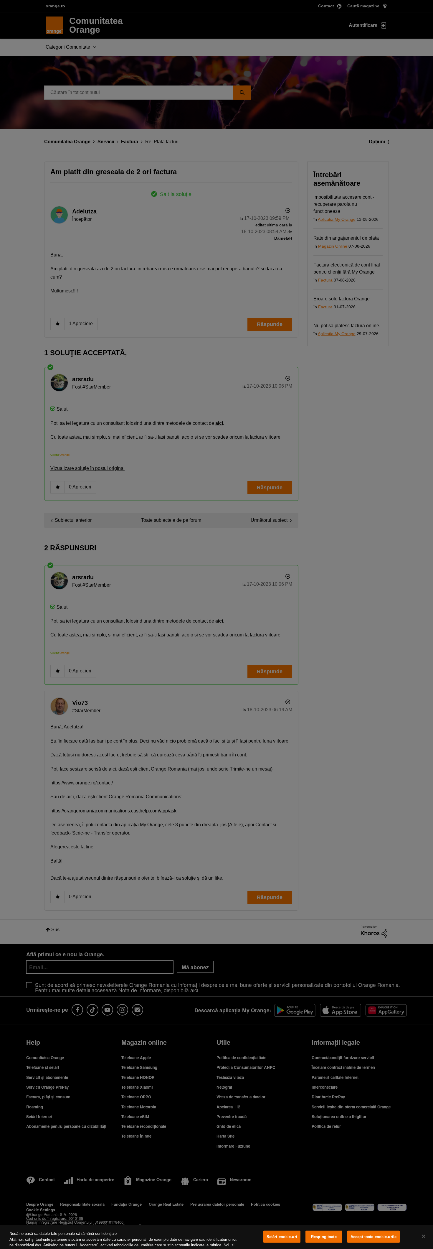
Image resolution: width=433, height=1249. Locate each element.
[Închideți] (423, 1236)
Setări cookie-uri (282, 1237)
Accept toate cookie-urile (373, 1237)
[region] (216, 1237)
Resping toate (324, 1237)
